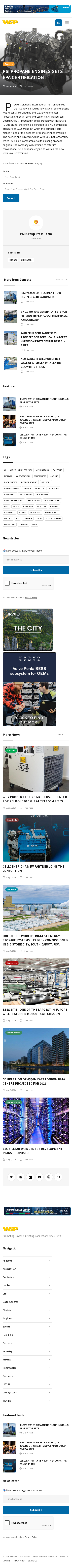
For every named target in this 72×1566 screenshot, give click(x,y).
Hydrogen (28, 506)
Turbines (23, 524)
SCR (17, 518)
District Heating (29, 482)
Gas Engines (9, 494)
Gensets (9, 64)
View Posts (36, 239)
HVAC (6, 506)
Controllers (40, 476)
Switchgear (9, 524)
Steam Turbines (53, 518)
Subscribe (58, 22)
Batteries (57, 470)
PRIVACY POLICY (19, 1561)
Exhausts (39, 488)
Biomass (8, 476)
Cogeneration (23, 476)
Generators (26, 260)
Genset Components (13, 500)
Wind (34, 524)
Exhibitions (53, 488)
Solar (39, 518)
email (6, 171)
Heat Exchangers (52, 500)
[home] (10, 23)
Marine (22, 512)
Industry (41, 506)
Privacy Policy (31, 597)
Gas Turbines (26, 494)
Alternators (42, 470)
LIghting (54, 506)
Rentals (8, 518)
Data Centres (10, 482)
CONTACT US (32, 1561)
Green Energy (34, 500)
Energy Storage (11, 488)
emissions (46, 482)
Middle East (35, 512)
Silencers (28, 518)
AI (5, 470)
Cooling (54, 476)
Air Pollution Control (21, 470)
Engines (13, 260)
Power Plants (51, 512)
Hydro (16, 506)
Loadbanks (9, 512)
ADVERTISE (6, 1561)
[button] (67, 23)
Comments (9, 183)
